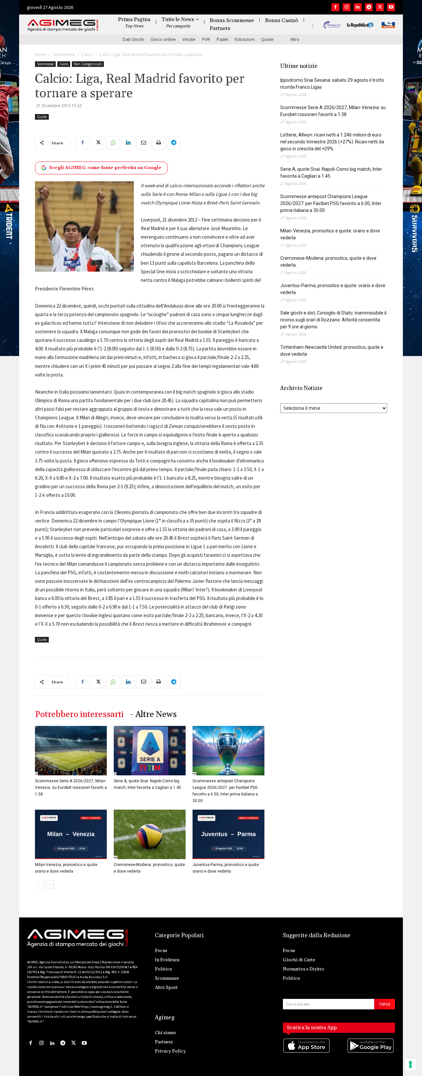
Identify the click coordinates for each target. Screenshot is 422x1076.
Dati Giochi (133, 39)
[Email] (143, 142)
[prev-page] (39, 884)
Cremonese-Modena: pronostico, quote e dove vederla (328, 261)
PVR (206, 39)
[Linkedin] (358, 7)
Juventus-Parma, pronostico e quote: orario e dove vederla (332, 289)
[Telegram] (369, 7)
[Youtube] (391, 7)
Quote (267, 39)
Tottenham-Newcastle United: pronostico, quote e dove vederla (331, 350)
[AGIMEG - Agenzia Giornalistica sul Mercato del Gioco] (63, 25)
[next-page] (49, 884)
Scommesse (64, 54)
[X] (380, 7)
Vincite (189, 39)
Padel (222, 39)
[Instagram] (346, 7)
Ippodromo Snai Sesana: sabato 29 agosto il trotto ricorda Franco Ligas (332, 83)
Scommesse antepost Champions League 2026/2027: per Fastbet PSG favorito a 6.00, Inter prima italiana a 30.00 (330, 203)
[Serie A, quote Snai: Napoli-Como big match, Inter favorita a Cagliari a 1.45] (150, 750)
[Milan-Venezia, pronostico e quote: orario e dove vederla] (71, 834)
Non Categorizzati (88, 64)
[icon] (307, 1052)
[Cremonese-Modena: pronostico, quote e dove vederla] (150, 834)
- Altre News (153, 714)
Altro (294, 39)
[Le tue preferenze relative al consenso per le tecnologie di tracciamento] (410, 1064)
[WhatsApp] (112, 142)
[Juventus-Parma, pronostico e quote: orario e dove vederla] (228, 834)
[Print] (158, 142)
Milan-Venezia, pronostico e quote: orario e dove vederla (330, 234)
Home (40, 54)
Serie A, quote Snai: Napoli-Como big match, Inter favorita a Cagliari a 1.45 (331, 172)
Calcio (87, 54)
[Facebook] (335, 7)
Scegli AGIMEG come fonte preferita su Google (105, 168)
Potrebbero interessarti (79, 714)
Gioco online (163, 39)
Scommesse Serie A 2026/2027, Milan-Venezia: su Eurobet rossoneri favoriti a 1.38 (71, 787)
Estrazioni (245, 39)
